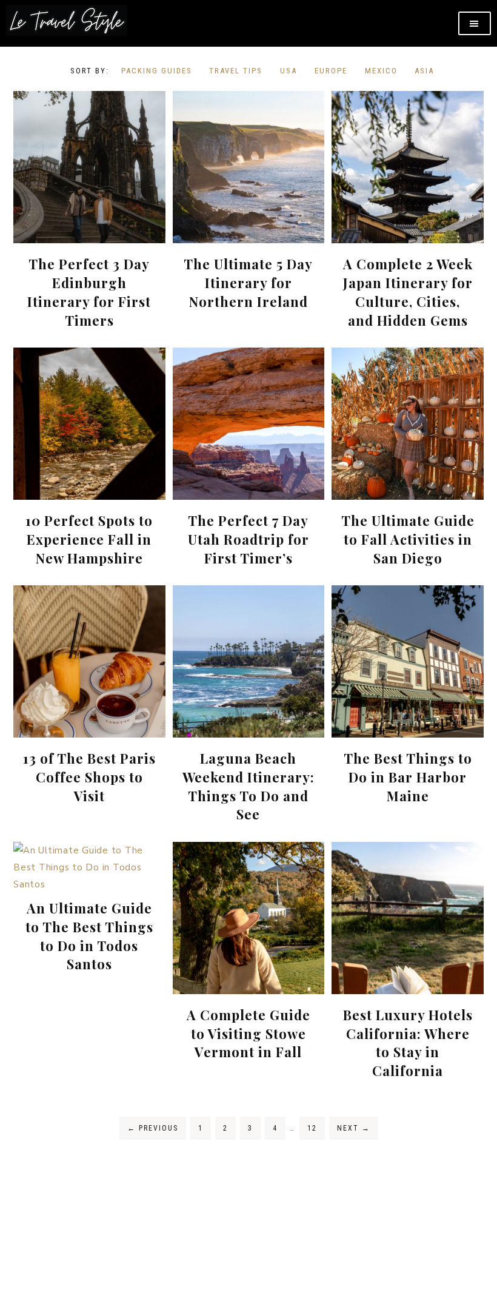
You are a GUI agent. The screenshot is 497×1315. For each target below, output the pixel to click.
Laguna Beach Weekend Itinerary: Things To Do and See (248, 786)
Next (353, 1128)
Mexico (381, 70)
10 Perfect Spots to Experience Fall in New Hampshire (89, 539)
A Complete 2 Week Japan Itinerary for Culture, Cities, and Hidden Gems (408, 292)
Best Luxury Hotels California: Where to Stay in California (408, 1043)
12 (312, 1128)
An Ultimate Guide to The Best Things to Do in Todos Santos (89, 936)
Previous (152, 1128)
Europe (331, 70)
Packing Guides (156, 70)
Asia (424, 70)
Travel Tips (235, 70)
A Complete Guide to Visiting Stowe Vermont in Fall (248, 1033)
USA (288, 70)
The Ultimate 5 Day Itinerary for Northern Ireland (248, 283)
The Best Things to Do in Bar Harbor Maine (408, 777)
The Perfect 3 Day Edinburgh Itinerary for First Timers (89, 292)
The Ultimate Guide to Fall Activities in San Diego (408, 539)
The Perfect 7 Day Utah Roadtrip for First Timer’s (248, 539)
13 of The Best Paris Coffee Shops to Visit (89, 777)
